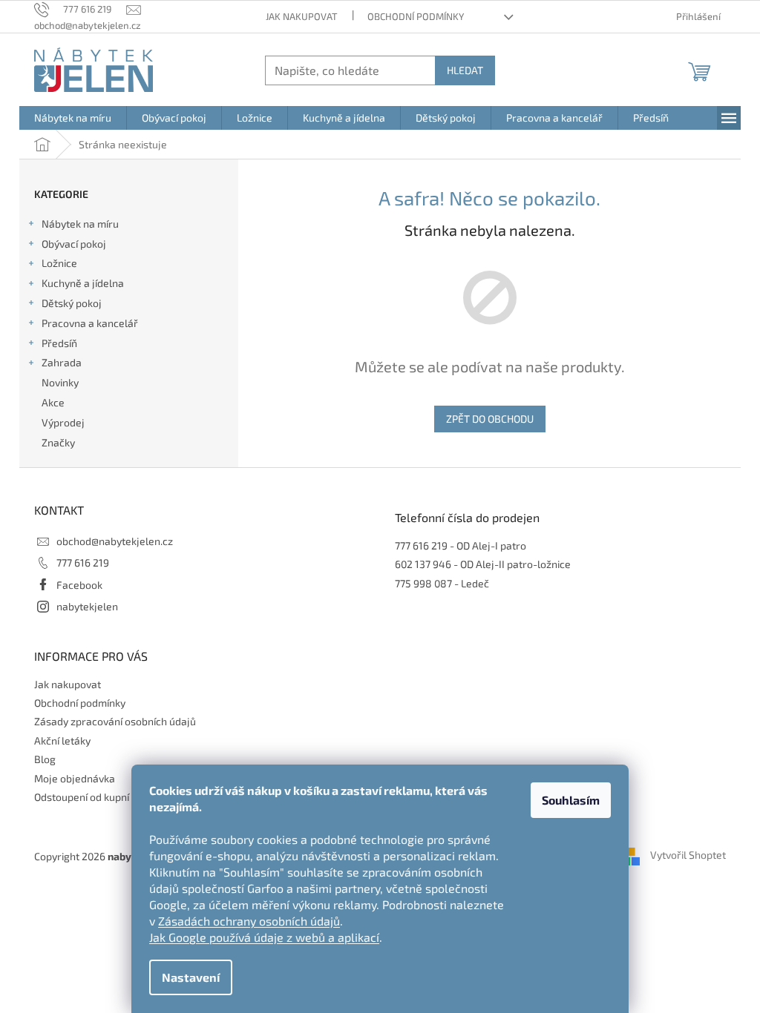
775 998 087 (423, 583)
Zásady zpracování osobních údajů (115, 721)
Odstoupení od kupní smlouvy (102, 797)
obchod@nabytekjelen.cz (114, 541)
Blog (45, 759)
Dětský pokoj (72, 303)
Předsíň (59, 343)
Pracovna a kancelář (90, 323)
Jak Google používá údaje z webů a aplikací (264, 937)
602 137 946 (423, 564)
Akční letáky (62, 740)
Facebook (79, 584)
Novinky (60, 382)
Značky (58, 442)
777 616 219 (82, 562)
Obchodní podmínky (415, 16)
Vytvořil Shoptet (688, 854)
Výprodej (63, 422)
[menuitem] (72, 118)
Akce (53, 402)
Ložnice (59, 263)
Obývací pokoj (74, 243)
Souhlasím (571, 800)
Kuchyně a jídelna (83, 283)
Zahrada (62, 362)
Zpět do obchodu (490, 418)
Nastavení (191, 977)
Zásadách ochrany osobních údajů (249, 921)
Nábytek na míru (80, 223)
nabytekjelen (87, 606)
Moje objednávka (74, 778)
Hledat (465, 70)
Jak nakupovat (302, 16)
